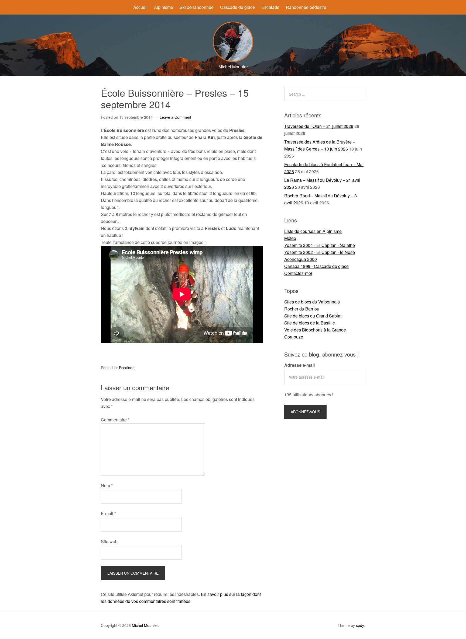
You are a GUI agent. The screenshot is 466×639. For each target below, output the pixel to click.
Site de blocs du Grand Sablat (312, 316)
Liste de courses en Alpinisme (313, 231)
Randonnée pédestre (306, 7)
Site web (109, 541)
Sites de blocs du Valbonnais (312, 302)
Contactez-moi (298, 273)
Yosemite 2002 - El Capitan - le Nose (319, 252)
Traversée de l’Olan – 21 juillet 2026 (318, 126)
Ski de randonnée (197, 7)
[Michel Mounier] (233, 60)
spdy (360, 625)
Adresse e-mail (299, 365)
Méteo (290, 238)
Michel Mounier (145, 625)
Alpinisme (163, 7)
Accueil (140, 7)
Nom (107, 485)
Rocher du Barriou (301, 309)
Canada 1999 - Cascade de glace (316, 266)
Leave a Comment (175, 117)
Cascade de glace (237, 7)
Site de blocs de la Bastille (309, 323)
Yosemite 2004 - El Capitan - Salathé (319, 245)
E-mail (108, 513)
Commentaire (115, 420)
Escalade (270, 7)
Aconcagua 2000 (300, 259)
